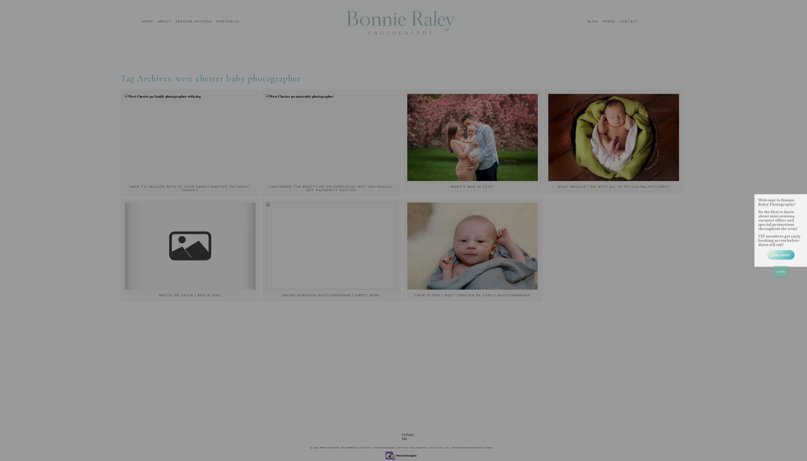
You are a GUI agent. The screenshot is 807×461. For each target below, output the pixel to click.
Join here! (781, 255)
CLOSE (781, 271)
